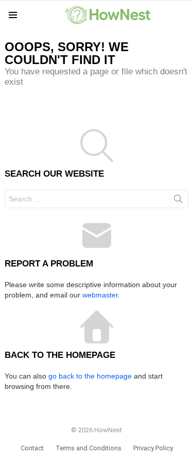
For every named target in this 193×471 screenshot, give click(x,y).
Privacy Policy (153, 448)
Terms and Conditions (88, 448)
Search (178, 201)
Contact (32, 448)
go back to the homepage (90, 376)
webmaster (100, 295)
